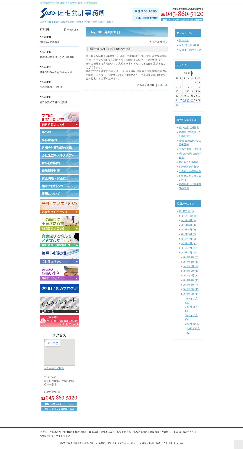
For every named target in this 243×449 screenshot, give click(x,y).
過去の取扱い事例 (189, 45)
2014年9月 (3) (190, 257)
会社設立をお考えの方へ (58, 155)
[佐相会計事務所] (72, 16)
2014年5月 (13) (191, 275)
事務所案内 (49, 140)
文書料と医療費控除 (190, 171)
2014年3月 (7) (190, 284)
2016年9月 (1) (186, 211)
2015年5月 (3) (188, 234)
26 (184, 100)
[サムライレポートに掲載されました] (59, 311)
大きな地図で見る (54, 368)
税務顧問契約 (51, 163)
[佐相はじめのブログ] (59, 292)
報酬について (51, 193)
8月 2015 (188, 73)
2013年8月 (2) (192, 323)
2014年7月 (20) (191, 266)
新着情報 (184, 40)
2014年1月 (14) (191, 293)
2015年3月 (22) (189, 243)
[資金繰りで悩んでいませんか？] (59, 245)
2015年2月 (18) (189, 247)
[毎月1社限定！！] (59, 261)
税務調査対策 (51, 170)
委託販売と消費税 (189, 162)
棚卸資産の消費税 (50, 42)
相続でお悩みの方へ (55, 186)
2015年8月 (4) (188, 225)
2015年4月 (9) (188, 238)
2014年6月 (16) (191, 270)
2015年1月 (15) (189, 252)
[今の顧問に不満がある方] (59, 228)
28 (192, 100)
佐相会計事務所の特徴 (57, 147)
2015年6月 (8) (188, 229)
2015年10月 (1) (189, 215)
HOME (46, 132)
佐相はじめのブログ (190, 49)
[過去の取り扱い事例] (59, 278)
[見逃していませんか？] (59, 212)
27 (188, 100)
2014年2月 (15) (191, 289)
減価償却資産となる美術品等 (56, 72)
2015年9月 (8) (188, 220)
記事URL (163, 85)
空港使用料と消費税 (51, 87)
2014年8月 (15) (191, 261)
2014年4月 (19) (191, 280)
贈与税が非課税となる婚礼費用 (57, 57)
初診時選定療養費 (189, 166)
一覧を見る (73, 29)
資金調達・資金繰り (55, 178)
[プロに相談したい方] (59, 124)
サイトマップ (63, 436)
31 (177, 104)
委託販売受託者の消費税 (53, 102)
